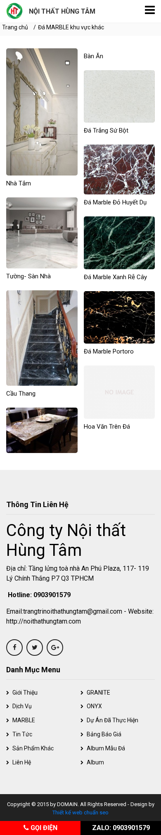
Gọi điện (43, 828)
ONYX (94, 706)
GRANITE (98, 692)
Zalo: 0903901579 (121, 828)
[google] (55, 647)
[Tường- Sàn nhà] (42, 232)
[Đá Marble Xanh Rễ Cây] (119, 242)
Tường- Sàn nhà (28, 276)
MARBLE (23, 720)
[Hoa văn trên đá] (119, 392)
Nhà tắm (18, 183)
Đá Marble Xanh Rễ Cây (115, 277)
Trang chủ (15, 27)
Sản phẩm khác (33, 748)
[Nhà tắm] (42, 111)
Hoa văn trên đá (107, 426)
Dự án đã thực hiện (112, 720)
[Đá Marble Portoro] (119, 316)
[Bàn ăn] (42, 430)
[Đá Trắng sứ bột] (119, 96)
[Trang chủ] (14, 10)
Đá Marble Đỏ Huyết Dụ (115, 202)
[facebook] (14, 647)
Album (95, 762)
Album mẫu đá (106, 748)
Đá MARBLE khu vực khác (71, 27)
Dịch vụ (22, 706)
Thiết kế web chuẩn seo (80, 812)
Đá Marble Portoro (109, 351)
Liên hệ (21, 762)
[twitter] (34, 647)
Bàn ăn (93, 56)
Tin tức (22, 734)
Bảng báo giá (104, 734)
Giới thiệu (25, 692)
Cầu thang (21, 393)
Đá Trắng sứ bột (106, 130)
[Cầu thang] (42, 338)
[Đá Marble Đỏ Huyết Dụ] (119, 169)
